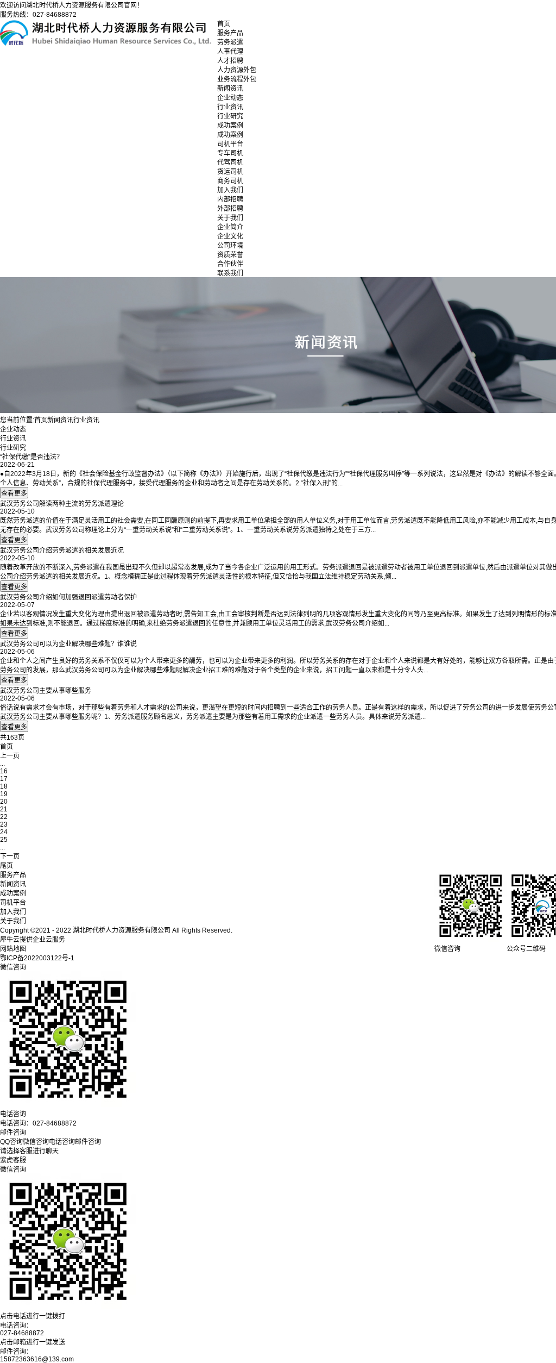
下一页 (10, 856)
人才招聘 (230, 61)
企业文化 (230, 236)
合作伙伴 (230, 264)
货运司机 (230, 172)
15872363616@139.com (37, 1359)
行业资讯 (230, 107)
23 (4, 824)
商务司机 (230, 181)
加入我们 (230, 190)
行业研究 (230, 116)
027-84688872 (22, 1333)
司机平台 (230, 144)
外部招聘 (230, 208)
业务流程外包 (236, 79)
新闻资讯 (230, 88)
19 (4, 794)
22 (4, 817)
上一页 (10, 756)
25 (4, 839)
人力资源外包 (236, 70)
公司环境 (230, 245)
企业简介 (230, 227)
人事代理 (230, 51)
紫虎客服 (13, 1160)
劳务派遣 (230, 42)
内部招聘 (230, 199)
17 (4, 779)
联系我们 (230, 273)
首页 (223, 24)
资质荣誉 (230, 255)
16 (4, 771)
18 (4, 786)
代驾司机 (230, 162)
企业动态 (230, 98)
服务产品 (230, 33)
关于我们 (230, 218)
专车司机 (230, 153)
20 (4, 801)
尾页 (6, 866)
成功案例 (230, 125)
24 (4, 832)
